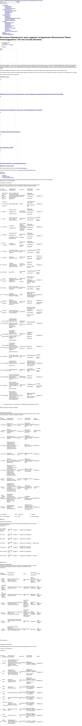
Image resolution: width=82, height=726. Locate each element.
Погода (4, 32)
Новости (11, 44)
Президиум (7, 16)
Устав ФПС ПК (8, 7)
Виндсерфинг (8, 30)
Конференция (8, 17)
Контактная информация (7, 34)
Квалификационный (9, 22)
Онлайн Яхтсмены (6, 33)
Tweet (1, 48)
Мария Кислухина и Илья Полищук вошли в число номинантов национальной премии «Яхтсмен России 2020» (31, 94)
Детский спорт (8, 26)
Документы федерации (10, 8)
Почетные (7, 13)
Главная (4, 175)
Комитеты (4, 21)
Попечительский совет (10, 19)
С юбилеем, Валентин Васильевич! (10, 131)
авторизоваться (23, 168)
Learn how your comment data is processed (26, 170)
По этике (7, 29)
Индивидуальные (9, 11)
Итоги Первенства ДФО (6, 147)
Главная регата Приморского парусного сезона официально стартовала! (21, 110)
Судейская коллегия (9, 25)
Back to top (2, 173)
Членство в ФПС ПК (6, 9)
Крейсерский (8, 23)
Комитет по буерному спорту (11, 31)
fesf (6, 43)
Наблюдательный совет (10, 20)
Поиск (1, 1)
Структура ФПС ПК (6, 14)
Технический (7, 24)
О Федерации (5, 5)
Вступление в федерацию (10, 10)
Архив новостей (6, 176)
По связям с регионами (10, 27)
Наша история (8, 6)
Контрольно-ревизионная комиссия (13, 18)
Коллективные (8, 12)
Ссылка (4, 46)
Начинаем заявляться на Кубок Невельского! (13, 163)
